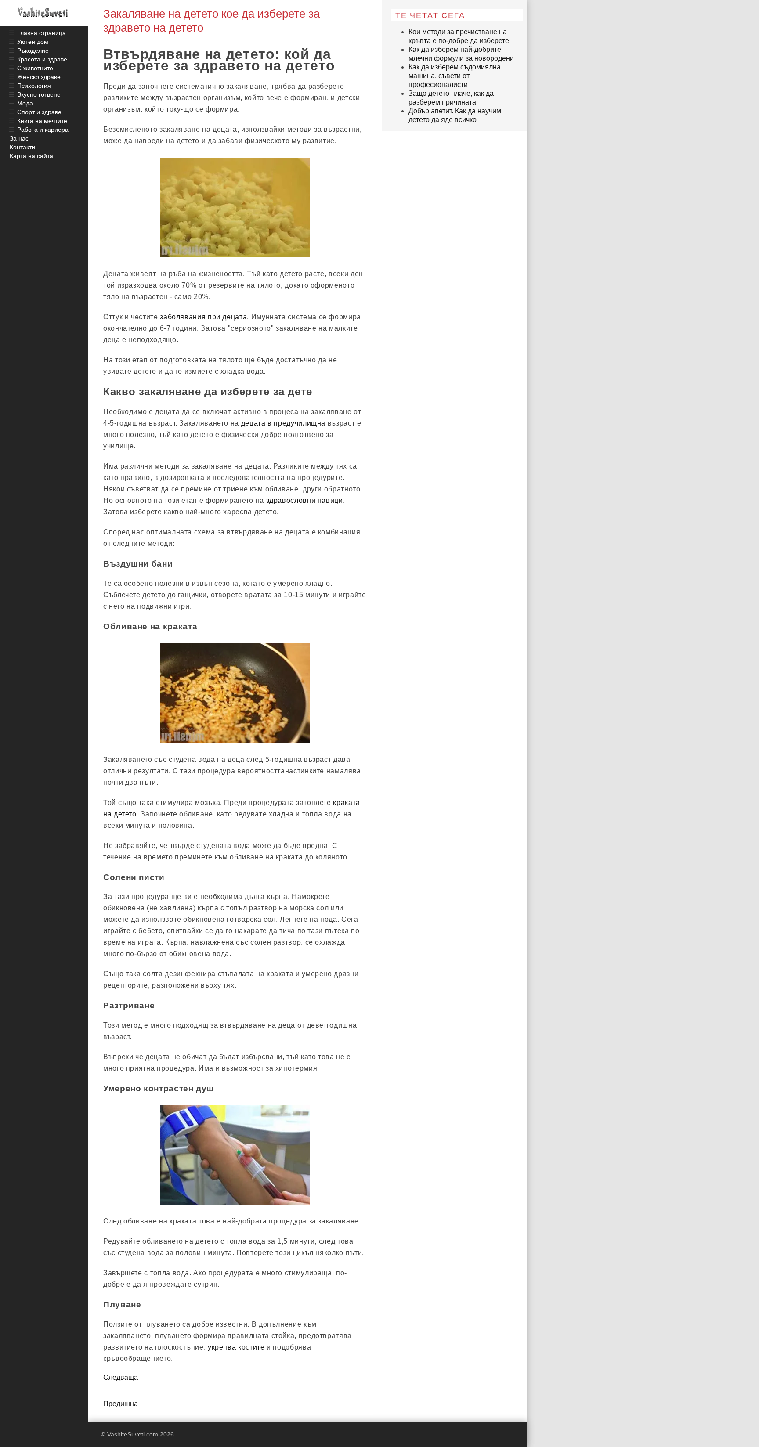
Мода (25, 103)
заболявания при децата (203, 317)
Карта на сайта (31, 155)
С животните (35, 68)
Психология (34, 85)
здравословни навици (304, 500)
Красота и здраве (42, 59)
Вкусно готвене (39, 94)
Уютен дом (32, 41)
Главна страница (41, 32)
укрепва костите (236, 1347)
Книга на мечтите (42, 120)
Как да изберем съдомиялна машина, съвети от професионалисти (454, 75)
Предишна (120, 1403)
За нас (19, 138)
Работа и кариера (43, 129)
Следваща (120, 1377)
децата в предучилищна (283, 423)
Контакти (22, 147)
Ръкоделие (33, 50)
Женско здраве (39, 76)
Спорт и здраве (39, 111)
